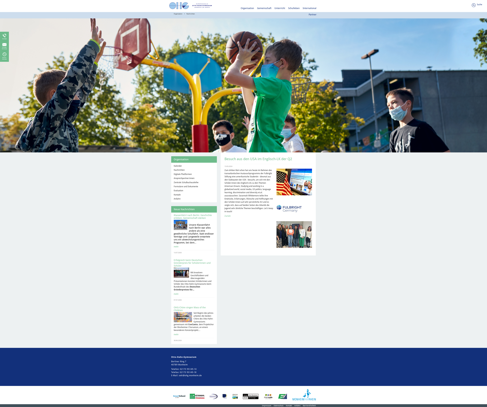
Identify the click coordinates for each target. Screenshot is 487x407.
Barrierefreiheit (309, 406)
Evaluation (178, 190)
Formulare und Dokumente (186, 186)
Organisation (247, 8)
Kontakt (177, 195)
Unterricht (279, 8)
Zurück (227, 216)
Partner (312, 14)
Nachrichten (190, 14)
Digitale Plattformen (183, 174)
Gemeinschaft (264, 8)
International (309, 8)
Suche (479, 4)
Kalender (178, 166)
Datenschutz (278, 406)
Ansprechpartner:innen (184, 178)
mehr (176, 246)
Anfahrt (177, 199)
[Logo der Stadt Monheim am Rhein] (304, 394)
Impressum (266, 406)
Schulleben (294, 8)
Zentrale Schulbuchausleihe (186, 182)
